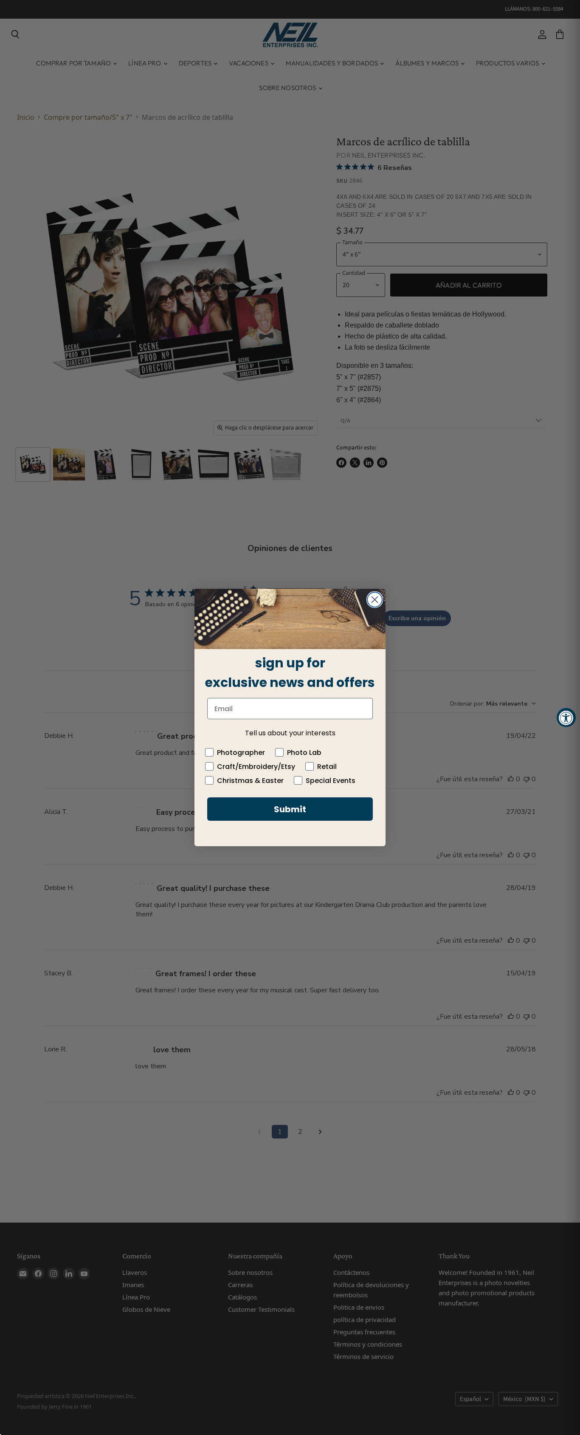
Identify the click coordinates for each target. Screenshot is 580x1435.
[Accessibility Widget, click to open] (566, 717)
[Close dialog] (374, 599)
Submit (290, 809)
